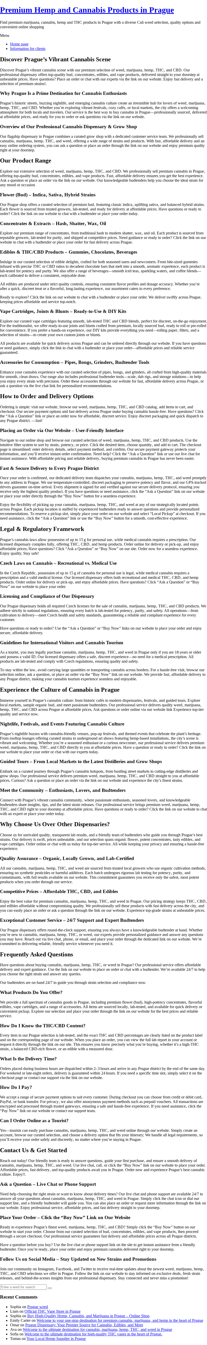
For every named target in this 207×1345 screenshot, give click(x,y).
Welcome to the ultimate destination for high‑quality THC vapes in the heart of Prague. (93, 1334)
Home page (19, 44)
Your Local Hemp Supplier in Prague (56, 1338)
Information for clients (27, 48)
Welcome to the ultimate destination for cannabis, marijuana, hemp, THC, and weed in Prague (97, 1329)
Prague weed (37, 1307)
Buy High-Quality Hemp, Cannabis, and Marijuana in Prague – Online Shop (88, 1316)
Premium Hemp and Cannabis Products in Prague (87, 9)
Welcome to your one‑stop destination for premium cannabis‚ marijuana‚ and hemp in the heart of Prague (120, 1320)
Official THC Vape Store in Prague (52, 1311)
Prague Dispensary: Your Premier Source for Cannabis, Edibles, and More (84, 1325)
